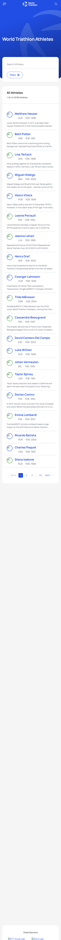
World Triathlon (30, 4)
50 (40, 475)
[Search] (55, 4)
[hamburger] (4, 4)
